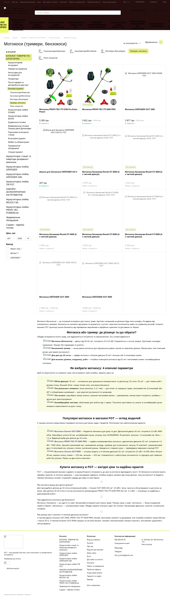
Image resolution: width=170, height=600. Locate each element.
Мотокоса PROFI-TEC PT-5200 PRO (99, 109)
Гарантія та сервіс (94, 576)
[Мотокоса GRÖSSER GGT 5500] (101, 274)
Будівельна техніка (17, 122)
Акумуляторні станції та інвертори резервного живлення (17, 25)
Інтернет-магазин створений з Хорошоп (17, 594)
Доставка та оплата (50, 2)
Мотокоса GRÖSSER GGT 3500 (54, 297)
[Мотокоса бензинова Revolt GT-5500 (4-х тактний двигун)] (144, 211)
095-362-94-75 (138, 10)
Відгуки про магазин (27, 2)
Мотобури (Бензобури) (19, 99)
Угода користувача (109, 2)
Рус (128, 2)
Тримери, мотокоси (17, 103)
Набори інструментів (17, 69)
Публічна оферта (93, 2)
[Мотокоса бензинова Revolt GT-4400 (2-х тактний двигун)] (58, 211)
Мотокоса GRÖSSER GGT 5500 (97, 297)
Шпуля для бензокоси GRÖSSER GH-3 (58, 172)
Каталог (7, 2)
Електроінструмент (17, 138)
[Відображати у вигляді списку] (164, 42)
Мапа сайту (91, 553)
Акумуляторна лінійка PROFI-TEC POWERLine (137, 25)
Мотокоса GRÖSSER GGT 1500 (140, 109)
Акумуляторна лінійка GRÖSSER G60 (56, 24)
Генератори (13, 79)
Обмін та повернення (77, 2)
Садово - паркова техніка (69, 590)
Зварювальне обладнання (156, 25)
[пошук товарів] (118, 13)
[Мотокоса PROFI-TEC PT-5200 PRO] (101, 86)
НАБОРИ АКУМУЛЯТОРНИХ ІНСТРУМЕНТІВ (97, 24)
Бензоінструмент (16, 88)
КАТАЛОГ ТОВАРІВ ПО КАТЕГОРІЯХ (68, 541)
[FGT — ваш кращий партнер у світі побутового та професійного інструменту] (13, 541)
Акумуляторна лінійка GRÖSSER (37, 24)
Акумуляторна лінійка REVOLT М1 (118, 24)
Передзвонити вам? (122, 543)
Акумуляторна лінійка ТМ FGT (75, 24)
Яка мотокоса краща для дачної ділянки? (55, 485)
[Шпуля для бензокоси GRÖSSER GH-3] (58, 149)
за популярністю (130, 43)
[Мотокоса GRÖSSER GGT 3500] (58, 274)
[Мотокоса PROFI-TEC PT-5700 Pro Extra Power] (58, 86)
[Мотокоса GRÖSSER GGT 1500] (144, 86)
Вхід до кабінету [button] (93, 540)
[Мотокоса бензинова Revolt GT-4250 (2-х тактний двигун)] (144, 149)
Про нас (15, 2)
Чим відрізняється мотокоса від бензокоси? (56, 500)
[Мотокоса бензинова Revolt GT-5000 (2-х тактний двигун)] (101, 211)
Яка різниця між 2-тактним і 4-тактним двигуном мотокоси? (62, 515)
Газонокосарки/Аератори (20, 92)
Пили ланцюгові (16, 106)
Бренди (90, 579)
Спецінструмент (15, 152)
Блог (39, 2)
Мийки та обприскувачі (18, 142)
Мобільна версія (12, 568)
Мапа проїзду (147, 544)
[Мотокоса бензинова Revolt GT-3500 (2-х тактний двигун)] (101, 149)
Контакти (63, 2)
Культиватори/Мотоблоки (20, 96)
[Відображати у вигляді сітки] (161, 42)
